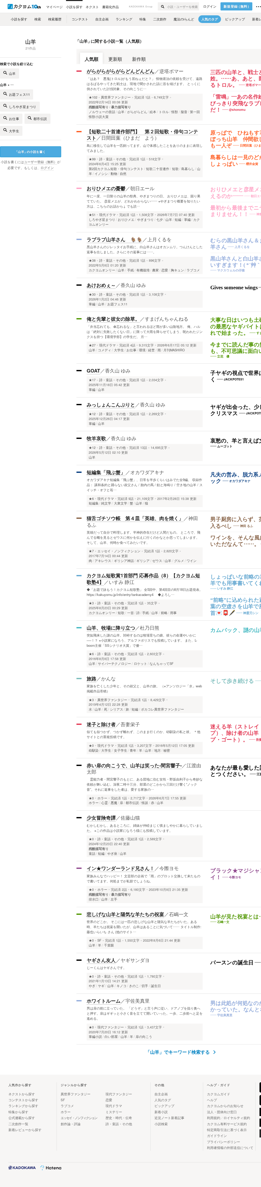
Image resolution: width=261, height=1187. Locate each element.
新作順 (139, 59)
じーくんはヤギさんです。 (106, 967)
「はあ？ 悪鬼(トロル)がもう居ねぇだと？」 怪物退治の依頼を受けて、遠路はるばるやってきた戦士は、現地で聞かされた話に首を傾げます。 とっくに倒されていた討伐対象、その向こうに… (144, 83)
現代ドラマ (107, 214)
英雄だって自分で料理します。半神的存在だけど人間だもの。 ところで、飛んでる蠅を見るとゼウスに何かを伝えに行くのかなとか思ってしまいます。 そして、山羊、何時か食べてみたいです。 (143, 537)
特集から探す (18, 1111)
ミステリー (114, 1111)
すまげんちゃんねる (166, 318)
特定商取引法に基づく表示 (227, 1129)
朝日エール (142, 188)
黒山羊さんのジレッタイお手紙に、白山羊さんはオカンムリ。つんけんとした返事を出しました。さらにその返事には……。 (145, 249)
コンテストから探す (23, 1099)
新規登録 (237, 6)
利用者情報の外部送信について (230, 1147)
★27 (92, 345)
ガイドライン (217, 1135)
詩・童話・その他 (112, 159)
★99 (92, 159)
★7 (91, 551)
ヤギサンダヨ (135, 959)
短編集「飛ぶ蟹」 (106, 472)
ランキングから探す (23, 1105)
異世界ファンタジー (116, 97)
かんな (108, 678)
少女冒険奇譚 (101, 817)
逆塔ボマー (171, 70)
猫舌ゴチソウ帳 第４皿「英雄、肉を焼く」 (135, 518)
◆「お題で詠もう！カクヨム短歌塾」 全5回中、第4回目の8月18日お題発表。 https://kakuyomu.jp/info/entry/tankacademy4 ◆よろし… (145, 592)
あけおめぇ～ (101, 285)
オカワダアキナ (147, 472)
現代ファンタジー (110, 1027)
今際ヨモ (169, 868)
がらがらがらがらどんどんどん (120, 71)
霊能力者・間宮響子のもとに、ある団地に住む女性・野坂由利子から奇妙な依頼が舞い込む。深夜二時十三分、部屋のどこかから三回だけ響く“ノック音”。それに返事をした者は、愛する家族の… (145, 784)
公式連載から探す (21, 1117)
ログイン (209, 6)
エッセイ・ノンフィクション (118, 551)
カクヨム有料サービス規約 (227, 1123)
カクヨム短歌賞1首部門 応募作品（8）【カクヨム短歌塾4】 (143, 578)
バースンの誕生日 (232, 963)
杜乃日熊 (149, 627)
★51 (92, 214)
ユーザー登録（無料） (40, 162)
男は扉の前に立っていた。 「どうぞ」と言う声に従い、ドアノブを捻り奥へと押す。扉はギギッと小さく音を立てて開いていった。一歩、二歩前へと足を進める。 (145, 1013)
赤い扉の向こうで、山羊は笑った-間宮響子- (134, 765)
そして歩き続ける (232, 681)
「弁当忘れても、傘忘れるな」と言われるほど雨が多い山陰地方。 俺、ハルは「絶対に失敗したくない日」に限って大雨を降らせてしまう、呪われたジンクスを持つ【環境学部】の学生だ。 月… (145, 331)
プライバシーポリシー (223, 1141)
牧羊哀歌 (96, 438)
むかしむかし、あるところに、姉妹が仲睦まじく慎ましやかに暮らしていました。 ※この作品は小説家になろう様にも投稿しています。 (145, 828)
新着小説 (161, 1111)
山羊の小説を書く (30, 151)
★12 (92, 414)
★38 (92, 260)
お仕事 (14, 118)
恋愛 (109, 1099)
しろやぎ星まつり (22, 106)
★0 (91, 745)
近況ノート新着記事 (169, 1117)
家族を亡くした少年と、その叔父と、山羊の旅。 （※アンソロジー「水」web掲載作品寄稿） (144, 688)
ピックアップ (164, 1105)
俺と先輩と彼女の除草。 (113, 318)
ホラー (102, 798)
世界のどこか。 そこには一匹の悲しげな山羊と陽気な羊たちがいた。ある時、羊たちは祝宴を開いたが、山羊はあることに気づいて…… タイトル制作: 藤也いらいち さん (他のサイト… (144, 926)
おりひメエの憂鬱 (106, 188)
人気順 (91, 59)
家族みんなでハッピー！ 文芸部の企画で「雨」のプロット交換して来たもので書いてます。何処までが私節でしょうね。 (143, 878)
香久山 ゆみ (133, 284)
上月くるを (159, 239)
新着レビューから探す (25, 1129)
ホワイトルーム (104, 1000)
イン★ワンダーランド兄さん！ (120, 868)
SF (99, 940)
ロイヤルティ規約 (237, 1117)
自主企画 (161, 1094)
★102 (93, 97)
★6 (91, 498)
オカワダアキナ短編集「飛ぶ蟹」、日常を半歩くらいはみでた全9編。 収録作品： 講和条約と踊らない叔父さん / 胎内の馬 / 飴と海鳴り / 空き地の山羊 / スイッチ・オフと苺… (145, 484)
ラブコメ (67, 1105)
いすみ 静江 (121, 581)
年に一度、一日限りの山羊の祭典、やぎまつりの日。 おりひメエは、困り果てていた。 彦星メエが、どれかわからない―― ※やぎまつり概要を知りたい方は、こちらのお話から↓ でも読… (143, 201)
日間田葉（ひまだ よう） (130, 137)
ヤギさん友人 (101, 960)
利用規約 (213, 1117)
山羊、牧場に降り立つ (111, 627)
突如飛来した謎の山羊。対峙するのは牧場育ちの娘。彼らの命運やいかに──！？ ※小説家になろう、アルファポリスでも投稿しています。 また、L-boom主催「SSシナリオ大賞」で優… (142, 640)
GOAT (93, 370)
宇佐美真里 (137, 1000)
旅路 (91, 678)
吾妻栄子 (130, 724)
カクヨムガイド (218, 1094)
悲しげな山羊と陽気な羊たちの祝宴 (125, 914)
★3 (91, 603)
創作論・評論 (71, 1123)
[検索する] (162, 6)
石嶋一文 (178, 913)
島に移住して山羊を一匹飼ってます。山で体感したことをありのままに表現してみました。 (145, 148)
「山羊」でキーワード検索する (178, 1052)
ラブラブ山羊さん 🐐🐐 (114, 239)
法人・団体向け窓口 (222, 1111)
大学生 (14, 130)
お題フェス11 (19, 94)
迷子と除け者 (101, 724)
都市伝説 (40, 118)
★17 (92, 380)
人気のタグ (162, 1099)
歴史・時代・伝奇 (119, 1117)
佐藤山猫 (130, 817)
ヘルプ (212, 1099)
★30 (92, 294)
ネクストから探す (21, 1094)
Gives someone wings (233, 287)
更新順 (115, 59)
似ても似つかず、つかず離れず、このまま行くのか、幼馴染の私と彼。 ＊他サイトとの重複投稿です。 (143, 734)
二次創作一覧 (18, 1123)
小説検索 (161, 1123)
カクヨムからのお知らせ (225, 1105)
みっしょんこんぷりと (111, 404)
